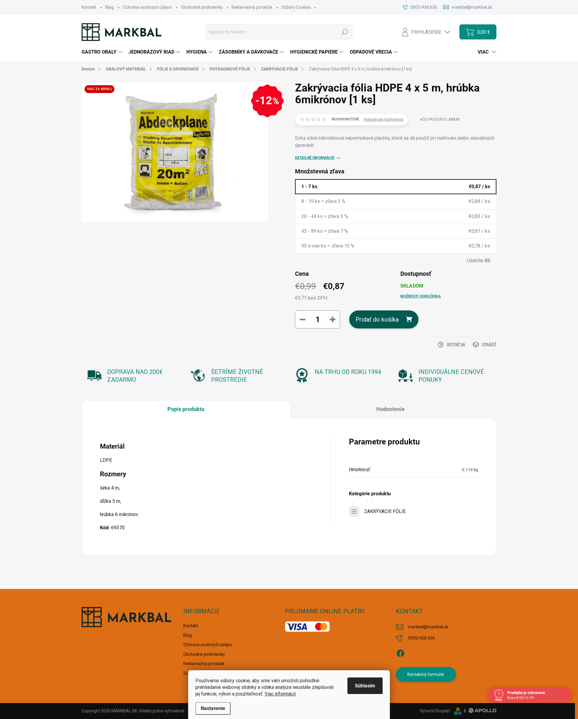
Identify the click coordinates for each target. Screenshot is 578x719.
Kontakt (89, 7)
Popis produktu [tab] (185, 409)
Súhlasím (365, 686)
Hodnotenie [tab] (390, 409)
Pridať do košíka (377, 319)
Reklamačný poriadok (252, 7)
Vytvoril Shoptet (435, 710)
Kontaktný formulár (425, 674)
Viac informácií (280, 694)
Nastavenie (213, 708)
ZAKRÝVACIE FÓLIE (385, 511)
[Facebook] (400, 652)
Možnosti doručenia (420, 296)
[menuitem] (103, 52)
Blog (109, 7)
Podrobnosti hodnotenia (383, 119)
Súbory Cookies (296, 7)
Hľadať (344, 32)
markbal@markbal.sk (428, 626)
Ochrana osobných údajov (147, 7)
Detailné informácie (314, 158)
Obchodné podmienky (201, 7)
